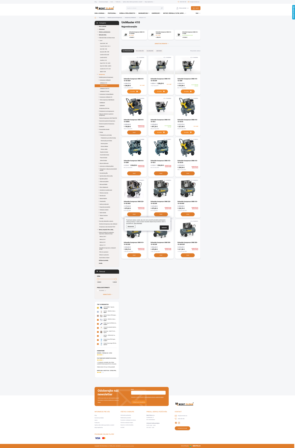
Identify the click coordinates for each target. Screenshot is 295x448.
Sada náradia (103, 212)
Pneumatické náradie (104, 129)
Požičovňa (118, 1)
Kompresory (102, 74)
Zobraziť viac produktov (161, 43)
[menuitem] (100, 13)
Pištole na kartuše (104, 193)
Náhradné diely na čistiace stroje (107, 37)
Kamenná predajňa (103, 1)
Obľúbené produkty (103, 260)
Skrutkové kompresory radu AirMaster (108, 224)
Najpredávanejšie (128, 50)
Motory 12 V (102, 245)
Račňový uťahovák (104, 204)
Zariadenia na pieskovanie (106, 190)
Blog (96, 1)
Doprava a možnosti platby (127, 425)
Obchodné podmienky (126, 415)
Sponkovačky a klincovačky (106, 176)
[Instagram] (179, 422)
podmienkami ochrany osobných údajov (154, 397)
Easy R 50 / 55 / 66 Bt (105, 63)
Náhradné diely (102, 34)
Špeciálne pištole (104, 178)
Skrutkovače (103, 195)
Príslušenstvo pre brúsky (106, 135)
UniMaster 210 (103, 83)
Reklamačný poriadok (126, 417)
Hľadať (161, 8)
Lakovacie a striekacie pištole (106, 166)
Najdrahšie (150, 50)
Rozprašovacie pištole (105, 207)
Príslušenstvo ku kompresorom (106, 111)
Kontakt (122, 427)
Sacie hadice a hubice (104, 257)
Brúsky (101, 132)
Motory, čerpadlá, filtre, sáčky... (106, 229)
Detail (134, 132)
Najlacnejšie (140, 50)
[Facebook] (176, 422)
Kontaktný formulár (182, 428)
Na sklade (102, 290)
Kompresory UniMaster (105, 80)
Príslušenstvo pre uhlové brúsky (108, 138)
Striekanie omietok (104, 209)
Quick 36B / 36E (104, 43)
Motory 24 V (102, 242)
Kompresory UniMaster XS (106, 97)
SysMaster (102, 105)
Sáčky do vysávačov (104, 254)
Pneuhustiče (103, 201)
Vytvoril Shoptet (185, 445)
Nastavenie (131, 226)
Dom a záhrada (102, 26)
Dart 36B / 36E (103, 49)
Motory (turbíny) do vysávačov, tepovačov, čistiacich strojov (106, 233)
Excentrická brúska (104, 154)
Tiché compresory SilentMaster (107, 99)
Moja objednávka (149, 1)
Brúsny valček (104, 149)
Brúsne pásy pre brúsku (106, 140)
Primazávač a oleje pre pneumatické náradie (108, 169)
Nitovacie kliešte (103, 184)
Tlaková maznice (104, 215)
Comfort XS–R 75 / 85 (105, 68)
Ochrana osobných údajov (127, 422)
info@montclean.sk (182, 415)
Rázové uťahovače (104, 163)
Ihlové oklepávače (104, 187)
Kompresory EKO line (104, 108)
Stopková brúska (104, 152)
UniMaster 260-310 (104, 88)
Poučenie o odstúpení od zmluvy (128, 420)
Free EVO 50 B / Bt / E (105, 46)
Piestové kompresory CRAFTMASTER (108, 118)
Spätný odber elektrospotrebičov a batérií (132, 1)
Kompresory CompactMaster (106, 94)
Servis (111, 1)
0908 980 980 (181, 418)
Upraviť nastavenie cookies (127, 446)
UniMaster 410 (103, 85)
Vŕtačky (101, 218)
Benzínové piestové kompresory (106, 123)
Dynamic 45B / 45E (104, 51)
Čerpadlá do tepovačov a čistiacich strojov (107, 248)
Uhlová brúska (103, 160)
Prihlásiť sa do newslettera (139, 402)
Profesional (102, 29)
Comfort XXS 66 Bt (104, 54)
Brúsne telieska (104, 146)
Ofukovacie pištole (104, 181)
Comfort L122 (103, 60)
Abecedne (159, 50)
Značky (100, 263)
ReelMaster (102, 102)
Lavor (101, 40)
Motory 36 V (102, 239)
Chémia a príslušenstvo (104, 32)
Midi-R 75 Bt (103, 71)
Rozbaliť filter (107, 294)
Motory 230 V (103, 236)
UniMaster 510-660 (104, 91)
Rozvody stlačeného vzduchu (106, 221)
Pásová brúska (103, 157)
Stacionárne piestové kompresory (107, 121)
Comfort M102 (103, 57)
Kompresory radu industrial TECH (107, 226)
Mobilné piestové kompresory (106, 77)
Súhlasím (164, 227)
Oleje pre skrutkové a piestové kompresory (106, 114)
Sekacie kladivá (103, 198)
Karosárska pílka (104, 173)
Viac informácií (138, 223)
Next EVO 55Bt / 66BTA (105, 66)
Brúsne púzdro (104, 143)
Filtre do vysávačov (103, 252)
